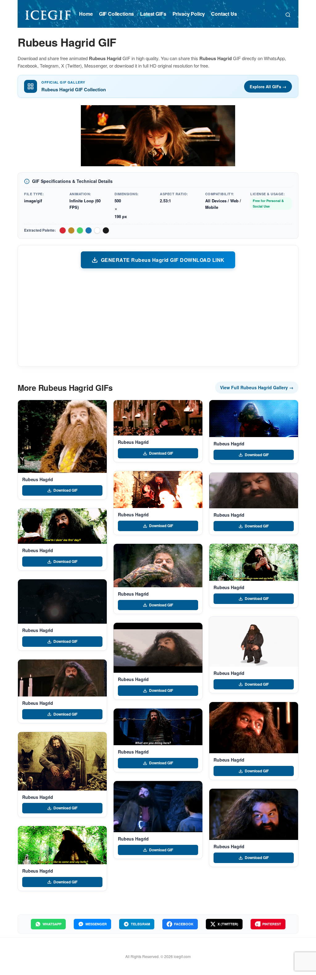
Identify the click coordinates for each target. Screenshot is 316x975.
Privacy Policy (189, 13)
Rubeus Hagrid (37, 479)
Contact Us (224, 13)
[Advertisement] (158, 317)
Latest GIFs (153, 13)
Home (86, 13)
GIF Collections (116, 13)
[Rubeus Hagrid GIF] (62, 436)
